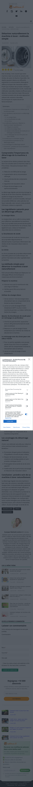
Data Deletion (7, 427)
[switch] (26, 394)
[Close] (29, 359)
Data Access (16, 427)
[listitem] (16, 390)
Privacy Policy (26, 427)
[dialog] (16, 393)
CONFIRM (10, 421)
